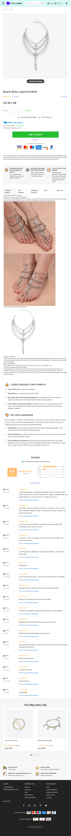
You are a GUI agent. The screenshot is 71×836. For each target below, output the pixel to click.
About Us (27, 787)
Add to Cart (35, 134)
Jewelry (11, 9)
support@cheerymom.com (10, 789)
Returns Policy (50, 795)
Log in (51, 3)
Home (4, 9)
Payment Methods (51, 790)
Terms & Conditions (30, 797)
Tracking (48, 797)
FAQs (47, 787)
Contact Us (28, 790)
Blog (26, 792)
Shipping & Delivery (52, 792)
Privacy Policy (29, 795)
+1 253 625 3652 (8, 787)
